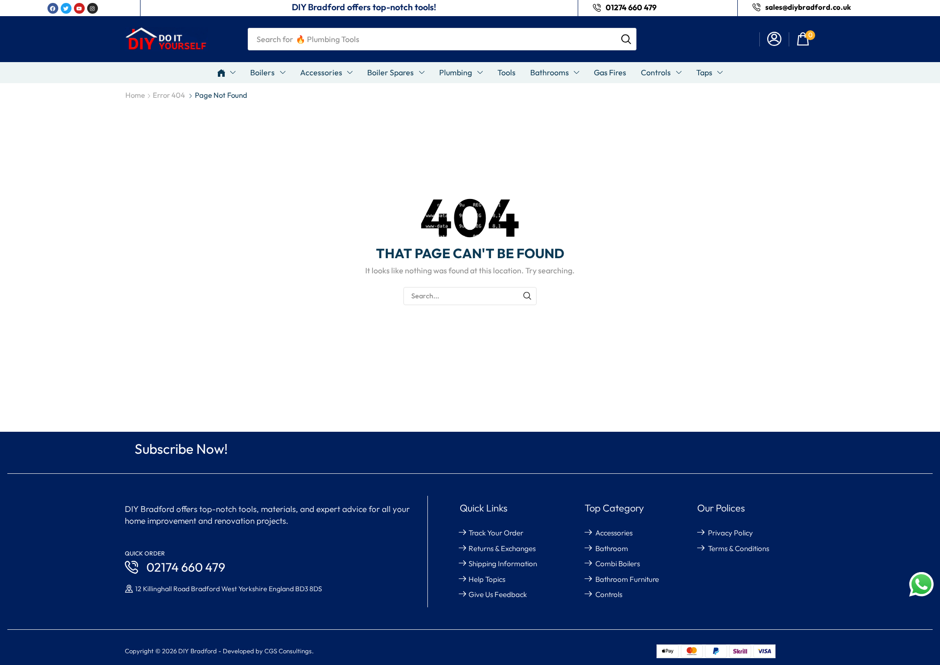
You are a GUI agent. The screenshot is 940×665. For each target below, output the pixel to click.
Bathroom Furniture (627, 579)
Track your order (496, 532)
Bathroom (611, 548)
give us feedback (498, 594)
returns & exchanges (502, 548)
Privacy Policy (730, 532)
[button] (774, 39)
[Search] (626, 39)
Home (135, 95)
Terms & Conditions (738, 548)
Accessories (614, 532)
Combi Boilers (617, 563)
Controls (608, 594)
